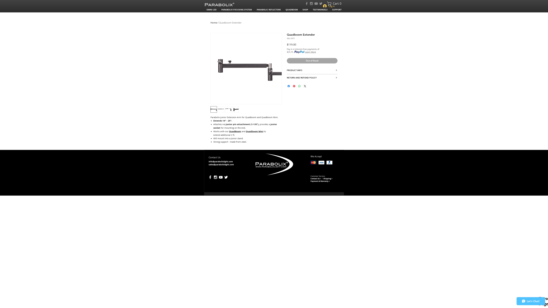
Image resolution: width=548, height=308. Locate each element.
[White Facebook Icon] (210, 177)
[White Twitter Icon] (226, 177)
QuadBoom (235, 131)
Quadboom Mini (254, 131)
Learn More (310, 52)
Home (213, 22)
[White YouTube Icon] (220, 177)
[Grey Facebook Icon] (307, 4)
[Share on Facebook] (288, 86)
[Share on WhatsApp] (299, 86)
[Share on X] (305, 86)
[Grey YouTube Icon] (316, 4)
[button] (237, 10)
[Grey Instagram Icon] (311, 4)
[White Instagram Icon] (215, 177)
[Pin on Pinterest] (294, 86)
